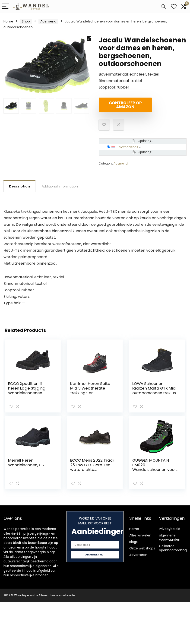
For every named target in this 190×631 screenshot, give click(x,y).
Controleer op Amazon (125, 105)
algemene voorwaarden (169, 537)
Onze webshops (142, 548)
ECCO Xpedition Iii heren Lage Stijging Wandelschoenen (26, 388)
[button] (89, 38)
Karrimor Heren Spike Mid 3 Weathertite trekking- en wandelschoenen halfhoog (90, 393)
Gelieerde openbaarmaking (173, 548)
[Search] (163, 6)
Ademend (48, 21)
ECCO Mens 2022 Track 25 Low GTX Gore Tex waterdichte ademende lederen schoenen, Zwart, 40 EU (92, 469)
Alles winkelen (140, 535)
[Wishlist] (174, 7)
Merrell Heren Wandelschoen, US (26, 462)
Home (8, 21)
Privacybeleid (169, 528)
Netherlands (128, 147)
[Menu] (5, 6)
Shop (26, 21)
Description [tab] (19, 186)
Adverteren (138, 554)
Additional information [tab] (60, 186)
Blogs (133, 541)
